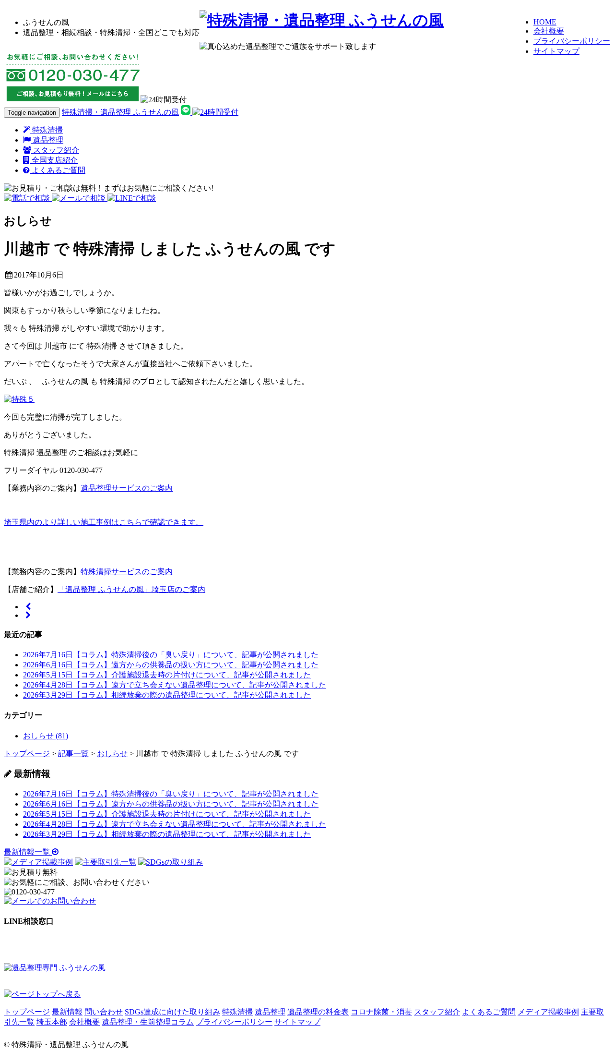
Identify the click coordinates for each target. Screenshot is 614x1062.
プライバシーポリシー (571, 41)
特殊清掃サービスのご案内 (127, 571)
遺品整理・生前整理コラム (148, 1022)
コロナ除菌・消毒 (381, 1012)
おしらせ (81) (45, 736)
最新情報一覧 (28, 852)
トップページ (27, 1012)
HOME (544, 22)
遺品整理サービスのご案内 (127, 488)
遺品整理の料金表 (318, 1012)
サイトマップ (556, 51)
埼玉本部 (51, 1022)
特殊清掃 (46, 130)
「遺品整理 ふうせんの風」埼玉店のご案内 (131, 589)
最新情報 (67, 1012)
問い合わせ (103, 1012)
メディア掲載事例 (548, 1012)
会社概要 (548, 31)
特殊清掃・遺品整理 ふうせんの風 (120, 112)
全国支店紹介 (54, 160)
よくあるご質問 (57, 170)
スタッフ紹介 (55, 150)
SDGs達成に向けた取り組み (172, 1012)
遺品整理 (47, 140)
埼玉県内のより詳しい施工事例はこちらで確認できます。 (103, 522)
